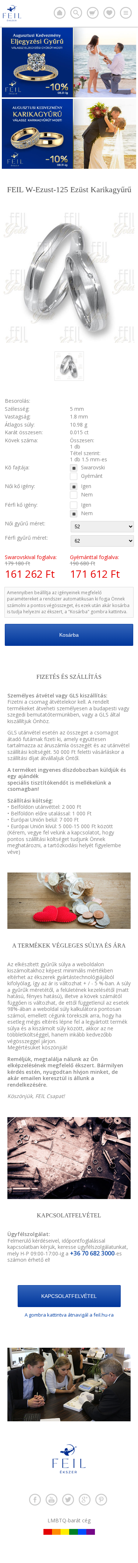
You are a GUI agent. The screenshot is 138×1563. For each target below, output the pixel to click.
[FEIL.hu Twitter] (68, 1500)
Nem (87, 494)
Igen (86, 486)
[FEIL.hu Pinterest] (101, 1500)
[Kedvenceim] (109, 13)
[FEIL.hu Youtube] (51, 1500)
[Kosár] (93, 13)
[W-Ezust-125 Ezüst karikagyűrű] (69, 378)
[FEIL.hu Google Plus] (85, 1500)
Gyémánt (92, 476)
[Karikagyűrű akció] (69, 166)
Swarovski (93, 467)
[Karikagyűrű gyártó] (60, 13)
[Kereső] (76, 13)
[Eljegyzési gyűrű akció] (69, 95)
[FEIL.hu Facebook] (35, 1500)
